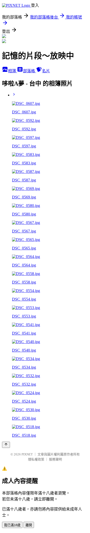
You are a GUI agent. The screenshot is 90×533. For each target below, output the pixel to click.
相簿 (12, 71)
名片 (46, 71)
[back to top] (6, 445)
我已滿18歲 (12, 525)
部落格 (29, 71)
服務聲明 (55, 459)
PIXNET (27, 454)
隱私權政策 (36, 459)
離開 (29, 525)
